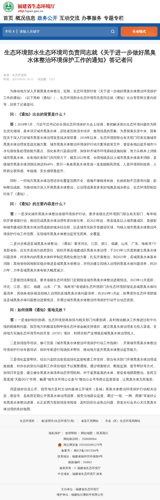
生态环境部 (27, 420)
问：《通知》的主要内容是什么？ (38, 204)
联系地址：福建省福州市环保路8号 (80, 456)
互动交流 (70, 18)
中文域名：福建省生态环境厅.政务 (80, 473)
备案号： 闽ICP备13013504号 (80, 450)
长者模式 (139, 31)
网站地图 (86, 433)
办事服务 (92, 18)
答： (14, 124)
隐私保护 (54, 433)
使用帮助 (71, 433)
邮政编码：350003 (80, 462)
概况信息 (25, 18)
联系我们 (102, 433)
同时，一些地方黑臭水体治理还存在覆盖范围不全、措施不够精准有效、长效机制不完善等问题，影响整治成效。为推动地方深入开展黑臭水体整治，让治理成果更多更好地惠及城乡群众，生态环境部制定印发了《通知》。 (80, 187)
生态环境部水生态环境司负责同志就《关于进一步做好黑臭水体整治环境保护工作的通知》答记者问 (80, 56)
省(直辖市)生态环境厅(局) (57, 420)
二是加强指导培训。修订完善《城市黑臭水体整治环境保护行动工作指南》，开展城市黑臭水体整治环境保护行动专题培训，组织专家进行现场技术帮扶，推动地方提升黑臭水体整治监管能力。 (80, 346)
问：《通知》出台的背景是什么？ (38, 114)
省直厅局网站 (90, 420)
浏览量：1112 (46, 79)
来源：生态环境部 (15, 75)
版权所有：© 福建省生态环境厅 (80, 468)
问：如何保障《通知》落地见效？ (38, 310)
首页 (8, 18)
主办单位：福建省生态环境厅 (80, 489)
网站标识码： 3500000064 (80, 439)
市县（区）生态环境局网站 (122, 420)
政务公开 (48, 18)
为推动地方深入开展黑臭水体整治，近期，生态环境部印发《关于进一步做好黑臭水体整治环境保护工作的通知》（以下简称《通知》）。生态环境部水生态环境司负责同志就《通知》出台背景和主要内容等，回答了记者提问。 (80, 97)
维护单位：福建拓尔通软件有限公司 (80, 494)
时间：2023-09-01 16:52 (18, 79)
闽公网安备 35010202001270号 (83, 444)
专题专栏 (114, 18)
